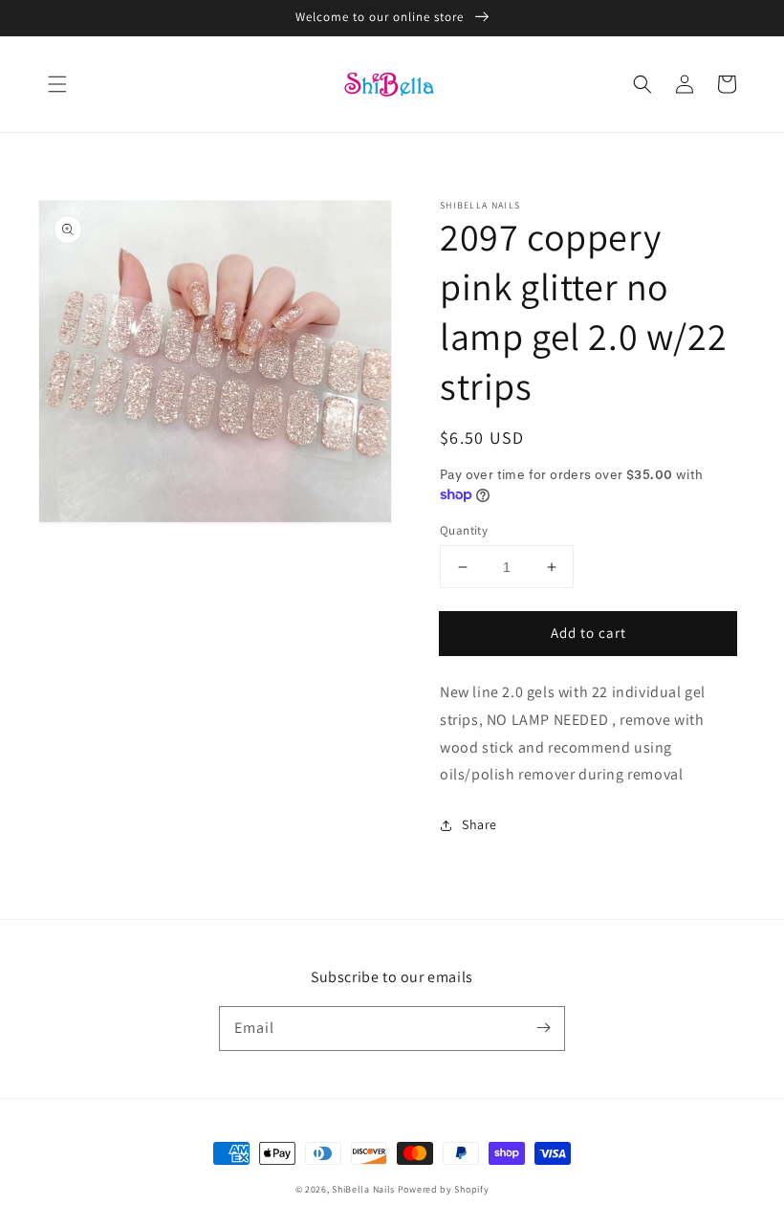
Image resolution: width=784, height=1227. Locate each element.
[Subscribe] (543, 1028)
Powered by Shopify (444, 1189)
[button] (57, 84)
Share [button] (479, 824)
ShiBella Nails (363, 1189)
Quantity (464, 530)
